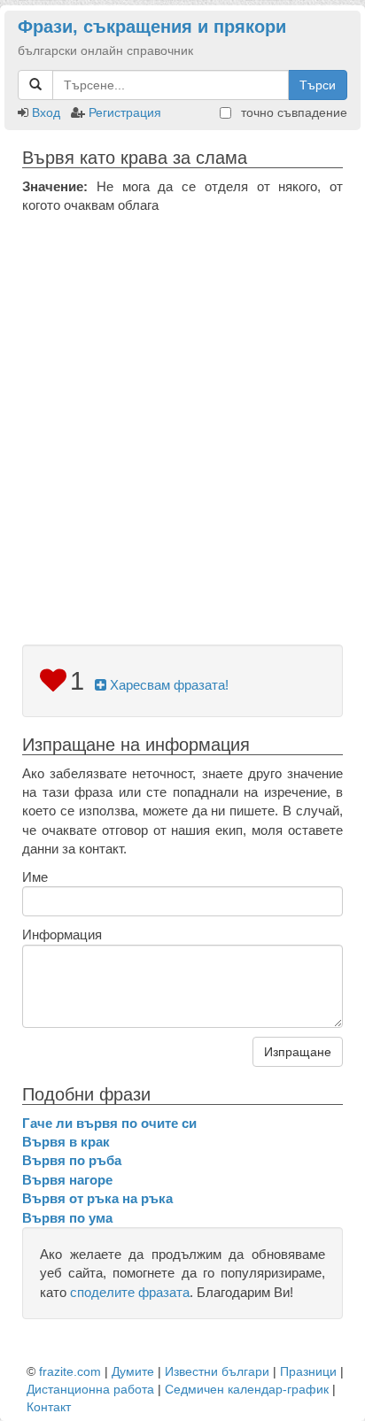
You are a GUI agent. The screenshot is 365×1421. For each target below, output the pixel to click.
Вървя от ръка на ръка (97, 1198)
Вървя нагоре (67, 1179)
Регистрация (125, 112)
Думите (133, 1371)
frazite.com (70, 1371)
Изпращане (297, 1052)
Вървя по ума (67, 1217)
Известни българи (217, 1371)
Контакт (49, 1407)
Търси (317, 85)
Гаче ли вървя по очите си (109, 1123)
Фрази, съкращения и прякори (152, 26)
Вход (46, 112)
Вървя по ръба (71, 1160)
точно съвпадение (292, 112)
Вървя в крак (66, 1141)
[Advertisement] (182, 406)
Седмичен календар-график (247, 1389)
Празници (308, 1371)
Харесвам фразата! (167, 684)
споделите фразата (130, 1292)
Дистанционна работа (90, 1389)
